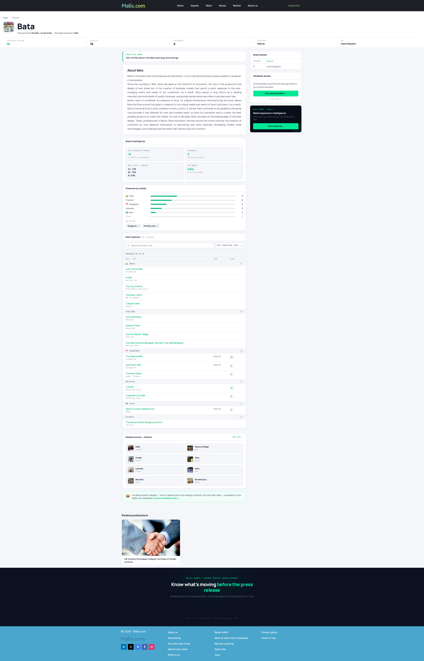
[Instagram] (152, 647)
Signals (195, 5)
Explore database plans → (167, 498)
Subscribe (294, 5)
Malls (209, 5)
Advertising (174, 638)
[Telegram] (138, 647)
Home (5, 18)
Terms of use (269, 638)
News (180, 5)
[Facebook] (145, 647)
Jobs (217, 654)
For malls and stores (179, 643)
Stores (222, 5)
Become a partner (224, 643)
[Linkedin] (124, 647)
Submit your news (178, 649)
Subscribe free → (276, 126)
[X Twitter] (131, 647)
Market (237, 5)
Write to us (174, 654)
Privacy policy (269, 632)
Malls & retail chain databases (231, 638)
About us (253, 5)
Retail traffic (221, 632)
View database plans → (276, 93)
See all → (238, 437)
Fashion (270, 61)
